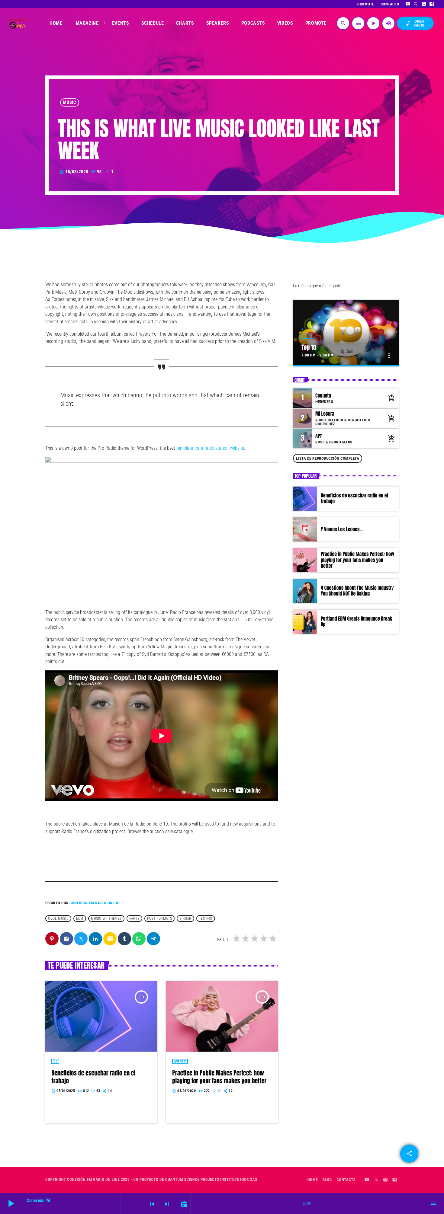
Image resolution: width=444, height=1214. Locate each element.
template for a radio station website (209, 448)
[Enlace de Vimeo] (17, 23)
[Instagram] (423, 4)
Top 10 (308, 347)
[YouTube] (407, 4)
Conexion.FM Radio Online (94, 903)
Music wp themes (106, 918)
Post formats (159, 918)
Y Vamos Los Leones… (342, 529)
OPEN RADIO (415, 23)
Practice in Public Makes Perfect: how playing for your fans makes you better (219, 1076)
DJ (55, 1061)
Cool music (58, 918)
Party (134, 918)
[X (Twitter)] (415, 4)
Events (180, 1061)
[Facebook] (431, 4)
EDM (79, 918)
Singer (185, 918)
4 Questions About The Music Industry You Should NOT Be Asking (357, 590)
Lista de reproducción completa (327, 458)
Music (69, 102)
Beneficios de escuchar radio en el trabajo (93, 1076)
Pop (307, 336)
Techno (205, 918)
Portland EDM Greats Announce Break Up (356, 621)
